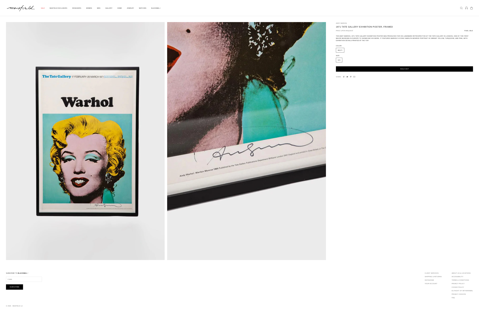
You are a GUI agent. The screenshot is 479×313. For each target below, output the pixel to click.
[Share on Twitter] (347, 77)
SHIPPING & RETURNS (433, 276)
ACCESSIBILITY (457, 276)
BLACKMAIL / (156, 8)
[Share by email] (354, 77)
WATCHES (142, 8)
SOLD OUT (404, 69)
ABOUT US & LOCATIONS (461, 273)
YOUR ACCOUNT (431, 283)
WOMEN (89, 8)
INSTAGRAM (429, 280)
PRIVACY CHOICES (459, 294)
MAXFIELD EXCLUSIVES (58, 8)
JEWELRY (130, 8)
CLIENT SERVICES (432, 273)
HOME (119, 8)
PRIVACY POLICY (458, 283)
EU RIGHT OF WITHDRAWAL (462, 290)
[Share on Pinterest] (351, 77)
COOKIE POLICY (458, 287)
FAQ (453, 297)
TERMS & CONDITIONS (460, 280)
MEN (98, 8)
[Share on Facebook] (344, 77)
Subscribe (14, 287)
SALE (43, 8)
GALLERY (108, 8)
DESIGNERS (76, 8)
